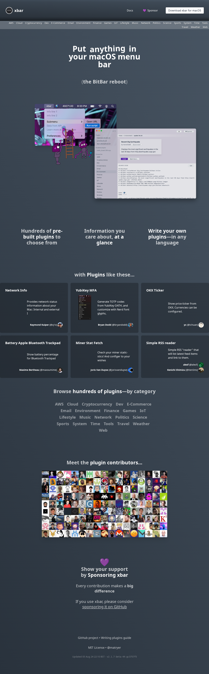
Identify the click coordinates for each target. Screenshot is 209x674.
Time (197, 23)
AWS (11, 23)
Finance (97, 23)
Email (71, 23)
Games (108, 23)
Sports (177, 23)
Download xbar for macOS (184, 10)
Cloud (19, 23)
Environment (83, 23)
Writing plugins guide (116, 638)
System (188, 23)
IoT (116, 23)
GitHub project (88, 638)
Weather (195, 27)
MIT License (96, 647)
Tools (205, 23)
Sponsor (150, 10)
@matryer (114, 647)
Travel (185, 27)
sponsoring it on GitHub (104, 606)
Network (145, 23)
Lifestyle (124, 23)
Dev (47, 23)
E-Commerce (58, 23)
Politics (157, 23)
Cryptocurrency (33, 23)
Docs (130, 10)
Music (135, 23)
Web (205, 27)
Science (167, 23)
